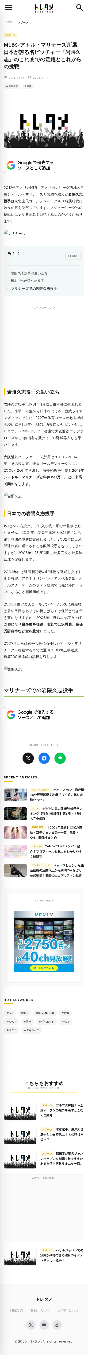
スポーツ (10, 35)
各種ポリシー (41, 1310)
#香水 (27, 1021)
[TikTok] (57, 1325)
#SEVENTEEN (45, 1012)
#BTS (24, 1012)
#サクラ (12, 1030)
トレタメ (44, 1299)
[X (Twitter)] (31, 1325)
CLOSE (73, 255)
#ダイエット (46, 1021)
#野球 (27, 86)
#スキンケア (31, 1030)
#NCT (65, 1021)
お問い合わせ (68, 1310)
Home (8, 22)
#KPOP (11, 1021)
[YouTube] (44, 1325)
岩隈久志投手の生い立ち (29, 273)
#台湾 (65, 1012)
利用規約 (16, 1310)
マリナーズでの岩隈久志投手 (34, 288)
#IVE (10, 1012)
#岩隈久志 (12, 86)
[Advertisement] (44, 352)
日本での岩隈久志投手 (27, 281)
